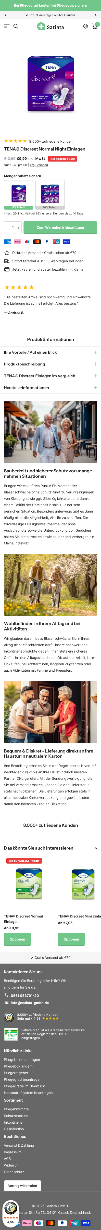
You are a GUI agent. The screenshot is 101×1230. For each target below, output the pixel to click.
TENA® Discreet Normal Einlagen (23, 918)
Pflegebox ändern (18, 1066)
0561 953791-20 (25, 995)
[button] (5, 15)
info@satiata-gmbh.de (30, 1003)
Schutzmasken (16, 1116)
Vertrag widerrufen (22, 1186)
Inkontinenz (13, 1122)
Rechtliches (15, 1136)
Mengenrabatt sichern (22, 176)
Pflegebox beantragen (22, 1059)
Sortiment (13, 1100)
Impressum (13, 1152)
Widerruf (11, 1165)
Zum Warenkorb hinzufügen (60, 227)
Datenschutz (14, 1172)
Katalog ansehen (7, 26)
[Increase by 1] (19, 227)
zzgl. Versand (39, 165)
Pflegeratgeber (16, 1073)
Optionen (17, 939)
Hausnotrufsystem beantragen (28, 1093)
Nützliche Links (18, 1050)
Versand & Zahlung (19, 1145)
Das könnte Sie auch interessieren (38, 848)
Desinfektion (14, 1129)
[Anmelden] (85, 26)
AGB (7, 1158)
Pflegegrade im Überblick (24, 1086)
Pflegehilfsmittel (16, 1109)
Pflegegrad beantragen (22, 1079)
